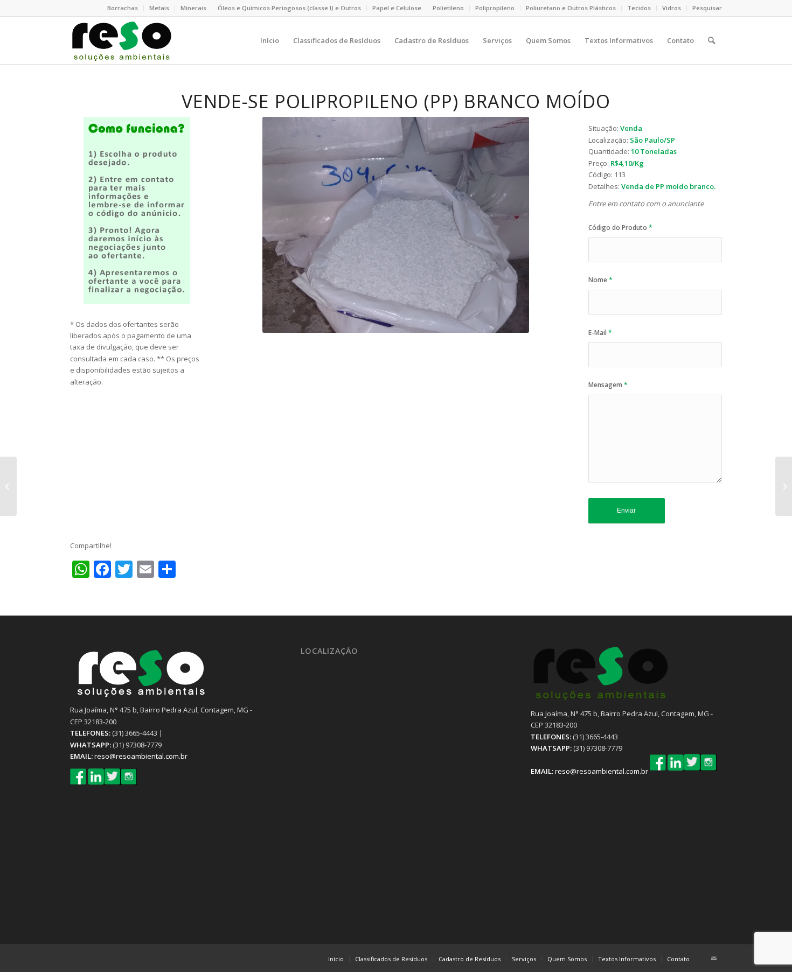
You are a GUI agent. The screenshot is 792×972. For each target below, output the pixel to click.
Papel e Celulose (396, 8)
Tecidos (639, 8)
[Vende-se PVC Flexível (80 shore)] (783, 486)
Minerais (193, 8)
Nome (600, 279)
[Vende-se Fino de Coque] (8, 486)
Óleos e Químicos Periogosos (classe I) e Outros (289, 8)
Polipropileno (495, 8)
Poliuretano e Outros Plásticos (571, 8)
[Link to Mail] (714, 958)
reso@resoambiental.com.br (140, 756)
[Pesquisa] (711, 40)
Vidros (671, 8)
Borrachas (122, 8)
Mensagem (608, 384)
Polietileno (448, 8)
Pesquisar (707, 8)
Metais (159, 8)
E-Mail (600, 332)
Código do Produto (620, 227)
